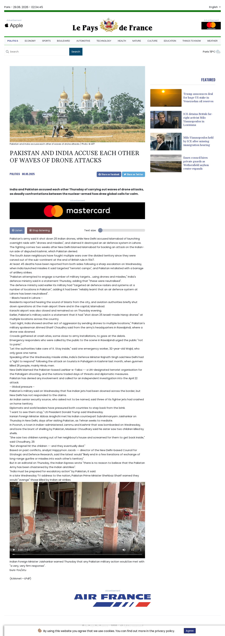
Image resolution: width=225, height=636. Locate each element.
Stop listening (41, 230)
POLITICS (15, 174)
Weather (212, 41)
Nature (136, 41)
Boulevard (63, 41)
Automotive (83, 41)
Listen (18, 230)
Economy (30, 41)
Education (170, 41)
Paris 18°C (209, 51)
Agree (190, 630)
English (213, 7)
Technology (104, 41)
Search (76, 51)
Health (122, 41)
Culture (152, 41)
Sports (46, 41)
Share (110, 174)
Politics (12, 41)
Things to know (191, 41)
